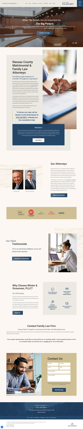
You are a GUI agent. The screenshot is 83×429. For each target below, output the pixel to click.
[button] (2, 427)
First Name (50, 363)
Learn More (38, 140)
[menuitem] (26, 3)
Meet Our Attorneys (59, 195)
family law (74, 179)
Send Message (59, 390)
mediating (68, 179)
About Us (17, 313)
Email (61, 367)
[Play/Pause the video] (73, 43)
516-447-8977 (68, 4)
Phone (49, 367)
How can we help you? (51, 375)
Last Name (62, 363)
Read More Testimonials (22, 258)
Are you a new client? (51, 371)
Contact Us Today (44, 33)
